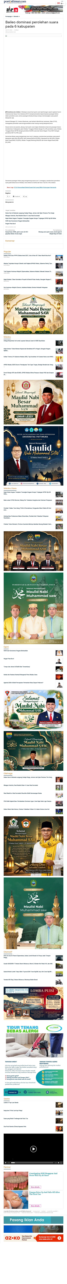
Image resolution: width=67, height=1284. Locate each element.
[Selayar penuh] (61, 1163)
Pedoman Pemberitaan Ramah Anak (43, 1212)
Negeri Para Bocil (10, 223)
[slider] (32, 1162)
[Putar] (6, 1163)
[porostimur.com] (15, 1)
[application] (33, 1149)
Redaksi (44, 1211)
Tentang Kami (36, 1211)
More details (35, 1187)
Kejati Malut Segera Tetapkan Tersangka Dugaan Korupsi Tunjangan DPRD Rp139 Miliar (30, 218)
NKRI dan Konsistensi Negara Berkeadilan (17, 221)
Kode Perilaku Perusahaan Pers (12, 1212)
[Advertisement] (33, 161)
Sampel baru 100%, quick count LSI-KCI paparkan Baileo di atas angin (16, 231)
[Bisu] (58, 1163)
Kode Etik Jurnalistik (52, 1211)
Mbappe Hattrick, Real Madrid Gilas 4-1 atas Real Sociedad (22, 215)
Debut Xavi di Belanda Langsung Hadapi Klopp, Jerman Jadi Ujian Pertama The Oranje (29, 213)
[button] (33, 1149)
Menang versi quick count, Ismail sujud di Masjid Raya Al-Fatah (50, 231)
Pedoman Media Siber (27, 1212)
